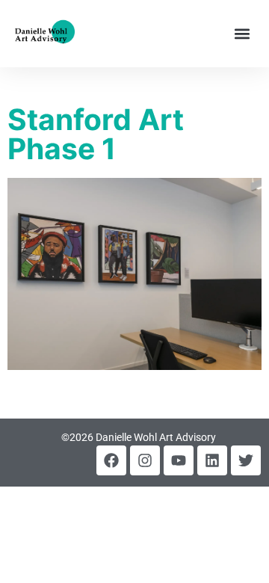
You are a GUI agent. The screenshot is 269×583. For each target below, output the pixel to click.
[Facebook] (111, 460)
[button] (241, 34)
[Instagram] (145, 460)
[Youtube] (179, 460)
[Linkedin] (212, 460)
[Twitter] (246, 460)
